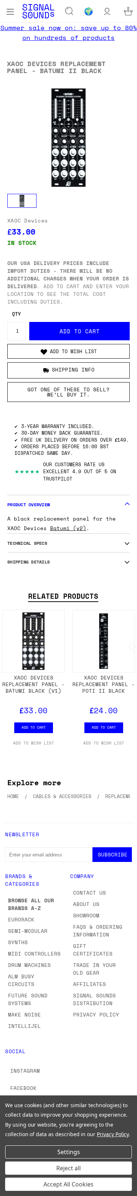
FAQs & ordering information (97, 930)
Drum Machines (29, 965)
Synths (18, 942)
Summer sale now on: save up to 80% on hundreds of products (68, 32)
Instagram (25, 1070)
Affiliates (89, 984)
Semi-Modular (27, 931)
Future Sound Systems (27, 999)
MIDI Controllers (34, 953)
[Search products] (69, 11)
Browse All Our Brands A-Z (31, 904)
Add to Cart (34, 727)
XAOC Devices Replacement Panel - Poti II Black (103, 684)
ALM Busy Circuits (21, 980)
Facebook (23, 1088)
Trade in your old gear (94, 968)
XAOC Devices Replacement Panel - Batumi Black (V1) (33, 684)
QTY (16, 314)
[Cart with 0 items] (128, 11)
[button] (68, 351)
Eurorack (21, 919)
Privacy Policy (96, 1014)
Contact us (89, 892)
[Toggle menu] (10, 11)
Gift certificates (93, 949)
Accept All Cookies (68, 1184)
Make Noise (24, 1014)
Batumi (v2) (68, 528)
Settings (68, 1152)
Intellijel (24, 1026)
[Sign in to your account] (107, 11)
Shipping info (73, 369)
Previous (11, 1189)
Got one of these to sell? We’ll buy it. (68, 391)
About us (86, 904)
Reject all (68, 1168)
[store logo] (38, 11)
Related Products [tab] (63, 596)
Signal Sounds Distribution (94, 999)
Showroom (86, 915)
